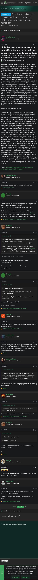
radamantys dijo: (6, 369)
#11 (36, 467)
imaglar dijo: (5, 236)
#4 (36, 232)
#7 (36, 342)
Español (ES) (4, 561)
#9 (36, 401)
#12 (36, 489)
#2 (36, 182)
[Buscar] (36, 3)
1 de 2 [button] (14, 506)
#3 (36, 201)
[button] (2, 2)
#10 (36, 430)
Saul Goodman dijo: (7, 405)
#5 (36, 281)
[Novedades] (32, 3)
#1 (36, 44)
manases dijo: (6, 284)
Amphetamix (5, 25)
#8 (36, 366)
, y (15, 219)
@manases (33, 213)
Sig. (19, 506)
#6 (36, 322)
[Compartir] (34, 44)
